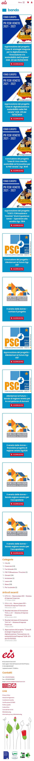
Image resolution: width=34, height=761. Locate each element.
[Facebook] (14, 685)
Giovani (7, 575)
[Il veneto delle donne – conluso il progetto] (17, 291)
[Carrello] (28, 2)
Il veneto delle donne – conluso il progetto (17, 310)
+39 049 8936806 (9, 677)
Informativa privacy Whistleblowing (12, 714)
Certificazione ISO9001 (8, 702)
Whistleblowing (6, 712)
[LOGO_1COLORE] (7, 2)
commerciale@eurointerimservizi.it (15, 681)
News (7, 584)
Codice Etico (5, 707)
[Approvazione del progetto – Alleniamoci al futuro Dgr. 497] (17, 338)
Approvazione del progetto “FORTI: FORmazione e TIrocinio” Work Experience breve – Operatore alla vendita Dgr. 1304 (17, 216)
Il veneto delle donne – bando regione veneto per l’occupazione (17, 546)
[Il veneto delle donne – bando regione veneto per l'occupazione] (17, 477)
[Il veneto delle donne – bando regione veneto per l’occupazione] (17, 526)
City (6, 563)
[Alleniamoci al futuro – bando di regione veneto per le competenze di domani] (17, 381)
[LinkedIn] (9, 685)
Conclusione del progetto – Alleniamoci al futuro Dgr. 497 (17, 262)
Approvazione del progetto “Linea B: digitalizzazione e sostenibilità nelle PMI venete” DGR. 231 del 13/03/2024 (17, 109)
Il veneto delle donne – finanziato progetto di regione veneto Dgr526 (17, 448)
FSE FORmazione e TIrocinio (15, 572)
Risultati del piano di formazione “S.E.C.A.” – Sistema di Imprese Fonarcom (16, 622)
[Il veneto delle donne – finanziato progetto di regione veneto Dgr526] (17, 427)
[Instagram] (4, 685)
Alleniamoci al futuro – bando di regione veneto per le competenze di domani (17, 399)
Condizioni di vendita (8, 700)
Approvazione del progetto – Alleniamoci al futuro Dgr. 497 (17, 355)
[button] (21, 2)
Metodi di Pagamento (8, 697)
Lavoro (7, 581)
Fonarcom (8, 566)
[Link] (31, 2)
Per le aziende (10, 587)
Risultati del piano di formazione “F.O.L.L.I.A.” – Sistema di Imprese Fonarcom (16, 613)
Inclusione (8, 578)
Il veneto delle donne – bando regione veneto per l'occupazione (17, 497)
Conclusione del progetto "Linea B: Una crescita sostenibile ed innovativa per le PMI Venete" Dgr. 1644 (17, 162)
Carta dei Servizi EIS (7, 709)
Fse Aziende (9, 569)
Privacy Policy (6, 695)
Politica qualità (6, 704)
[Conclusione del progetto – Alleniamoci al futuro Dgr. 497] (17, 245)
